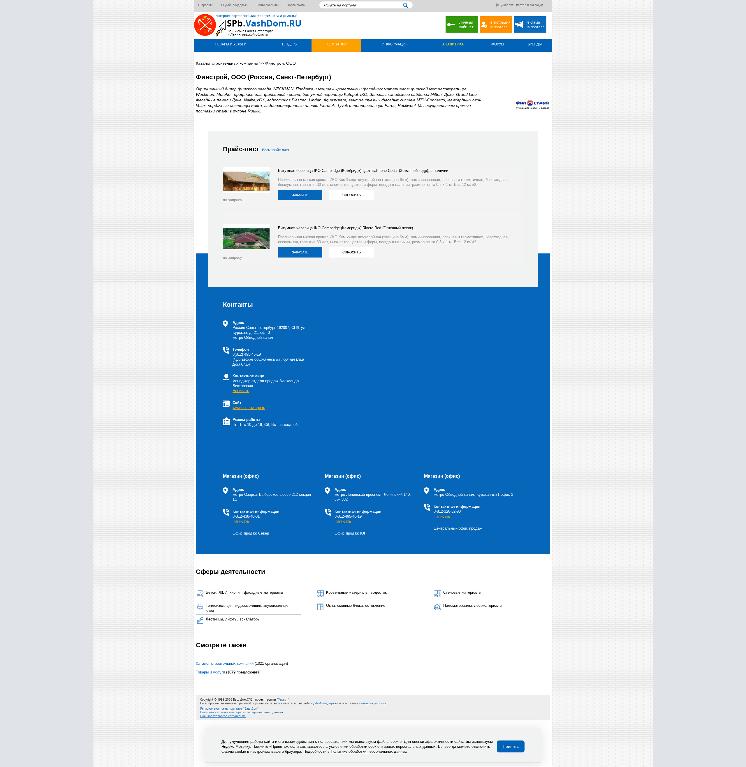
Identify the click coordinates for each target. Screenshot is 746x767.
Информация (394, 44)
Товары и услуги (230, 44)
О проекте (205, 5)
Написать (241, 391)
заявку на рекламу (372, 703)
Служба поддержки (234, 5)
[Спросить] (351, 195)
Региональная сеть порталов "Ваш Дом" (229, 708)
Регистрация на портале (499, 24)
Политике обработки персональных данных (369, 751)
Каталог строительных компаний (225, 663)
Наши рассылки (267, 5)
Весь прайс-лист (275, 150)
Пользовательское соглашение (223, 716)
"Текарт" (283, 699)
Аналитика (452, 44)
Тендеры (289, 44)
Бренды (534, 44)
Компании (336, 44)
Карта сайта (296, 5)
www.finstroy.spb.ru (249, 407)
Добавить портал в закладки (522, 5)
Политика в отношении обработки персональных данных (241, 712)
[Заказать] (300, 195)
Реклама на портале (535, 24)
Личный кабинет (466, 24)
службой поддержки (323, 703)
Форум (497, 44)
